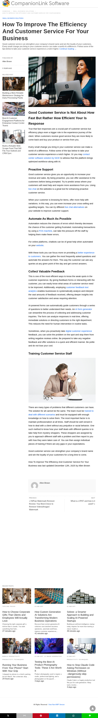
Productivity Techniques (13, 659)
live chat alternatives (74, 207)
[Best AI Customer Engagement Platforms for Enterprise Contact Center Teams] (13, 109)
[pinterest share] (41, 715)
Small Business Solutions (23, 11)
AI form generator (83, 309)
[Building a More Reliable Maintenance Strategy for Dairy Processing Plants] (13, 84)
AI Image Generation (53, 656)
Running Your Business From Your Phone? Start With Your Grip (15, 668)
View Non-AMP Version (56, 704)
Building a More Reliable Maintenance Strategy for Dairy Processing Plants (13, 95)
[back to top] (93, 708)
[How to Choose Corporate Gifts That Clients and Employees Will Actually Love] (16, 596)
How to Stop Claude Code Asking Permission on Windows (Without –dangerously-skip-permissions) (80, 671)
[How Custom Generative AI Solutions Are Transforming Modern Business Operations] (49, 596)
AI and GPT (39, 606)
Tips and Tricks (8, 606)
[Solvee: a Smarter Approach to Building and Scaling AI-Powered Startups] (81, 596)
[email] (24, 715)
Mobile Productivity (11, 656)
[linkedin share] (57, 715)
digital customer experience (79, 331)
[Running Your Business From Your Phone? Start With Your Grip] (16, 646)
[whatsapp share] (73, 715)
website (40, 245)
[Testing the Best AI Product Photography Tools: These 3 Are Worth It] (49, 646)
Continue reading (67, 49)
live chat (32, 189)
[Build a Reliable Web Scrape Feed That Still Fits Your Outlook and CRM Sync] (13, 137)
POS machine (45, 231)
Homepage (6, 11)
